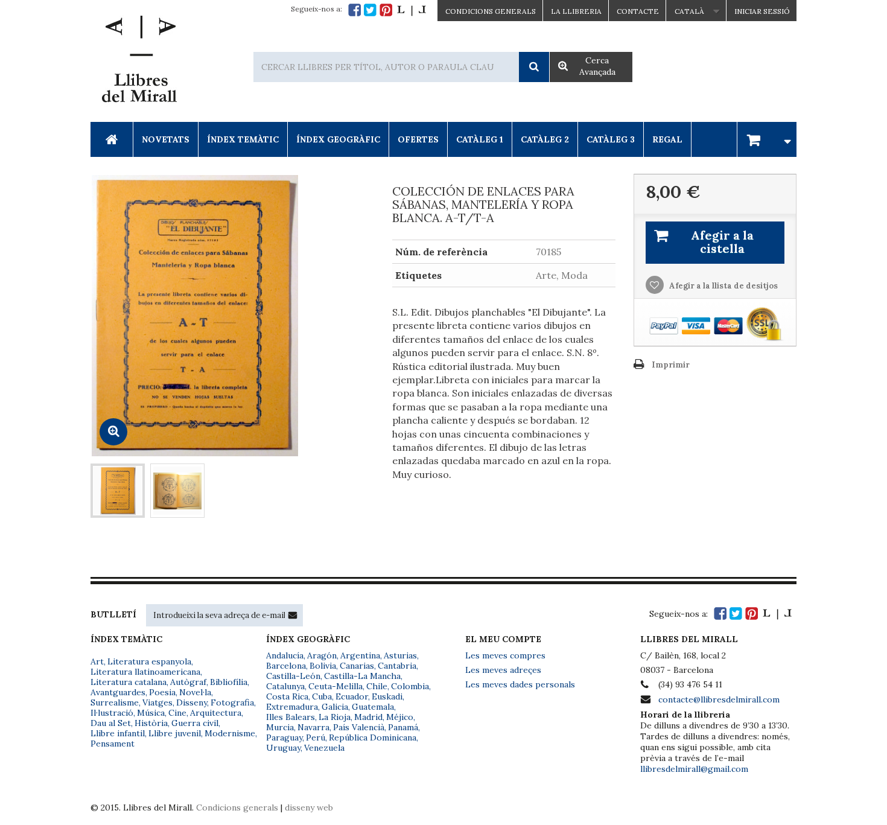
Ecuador (351, 696)
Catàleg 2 (545, 139)
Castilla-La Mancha (362, 676)
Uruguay (283, 747)
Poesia (162, 692)
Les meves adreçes (503, 669)
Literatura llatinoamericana (145, 671)
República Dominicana (372, 737)
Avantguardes (118, 692)
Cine (177, 712)
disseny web (309, 807)
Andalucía (285, 655)
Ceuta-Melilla (335, 686)
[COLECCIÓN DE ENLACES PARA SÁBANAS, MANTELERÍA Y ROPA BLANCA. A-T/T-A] (117, 490)
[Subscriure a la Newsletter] (292, 615)
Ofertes (418, 139)
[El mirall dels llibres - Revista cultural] (411, 10)
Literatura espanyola (149, 661)
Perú (315, 737)
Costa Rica (287, 696)
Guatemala (373, 706)
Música (151, 712)
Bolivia (323, 665)
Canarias (357, 665)
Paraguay (284, 737)
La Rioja (335, 717)
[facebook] (354, 10)
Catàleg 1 (479, 139)
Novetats (165, 139)
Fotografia (232, 702)
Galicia (335, 706)
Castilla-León (293, 676)
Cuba (322, 696)
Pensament (113, 743)
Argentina (360, 655)
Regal (667, 139)
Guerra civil (194, 723)
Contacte (638, 11)
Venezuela (324, 747)
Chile (376, 686)
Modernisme (230, 733)
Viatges (157, 702)
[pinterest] (386, 10)
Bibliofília (228, 682)
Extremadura (292, 706)
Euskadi (387, 696)
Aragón (322, 655)
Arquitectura (215, 712)
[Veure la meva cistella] (766, 139)
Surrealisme (115, 702)
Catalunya (285, 686)
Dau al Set (111, 723)
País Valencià (358, 727)
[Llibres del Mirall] (139, 62)
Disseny (191, 702)
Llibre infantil (118, 733)
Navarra (313, 727)
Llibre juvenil (174, 733)
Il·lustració (112, 712)
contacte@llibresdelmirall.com (719, 699)
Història (151, 723)
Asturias (400, 655)
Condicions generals (237, 807)
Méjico (399, 717)
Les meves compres (505, 655)
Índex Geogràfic (338, 139)
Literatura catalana (129, 682)
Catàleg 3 (611, 139)
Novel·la (195, 692)
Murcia (280, 727)
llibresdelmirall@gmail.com (694, 768)
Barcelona (286, 665)
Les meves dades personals (520, 684)
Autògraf (188, 682)
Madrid (368, 717)
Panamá (403, 727)
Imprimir (671, 365)
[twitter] (370, 10)
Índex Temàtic (243, 139)
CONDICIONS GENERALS (490, 11)
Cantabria (397, 665)
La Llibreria (576, 11)
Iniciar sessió (762, 11)
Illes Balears (290, 717)
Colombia (410, 686)
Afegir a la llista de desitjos (722, 286)
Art (97, 661)
